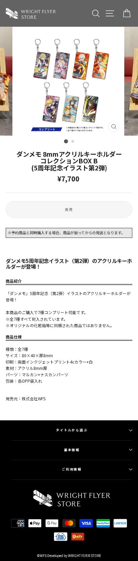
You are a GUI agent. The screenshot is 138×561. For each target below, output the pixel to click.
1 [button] (66, 141)
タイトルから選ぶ (72, 430)
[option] (69, 81)
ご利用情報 (72, 469)
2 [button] (73, 141)
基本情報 (72, 449)
